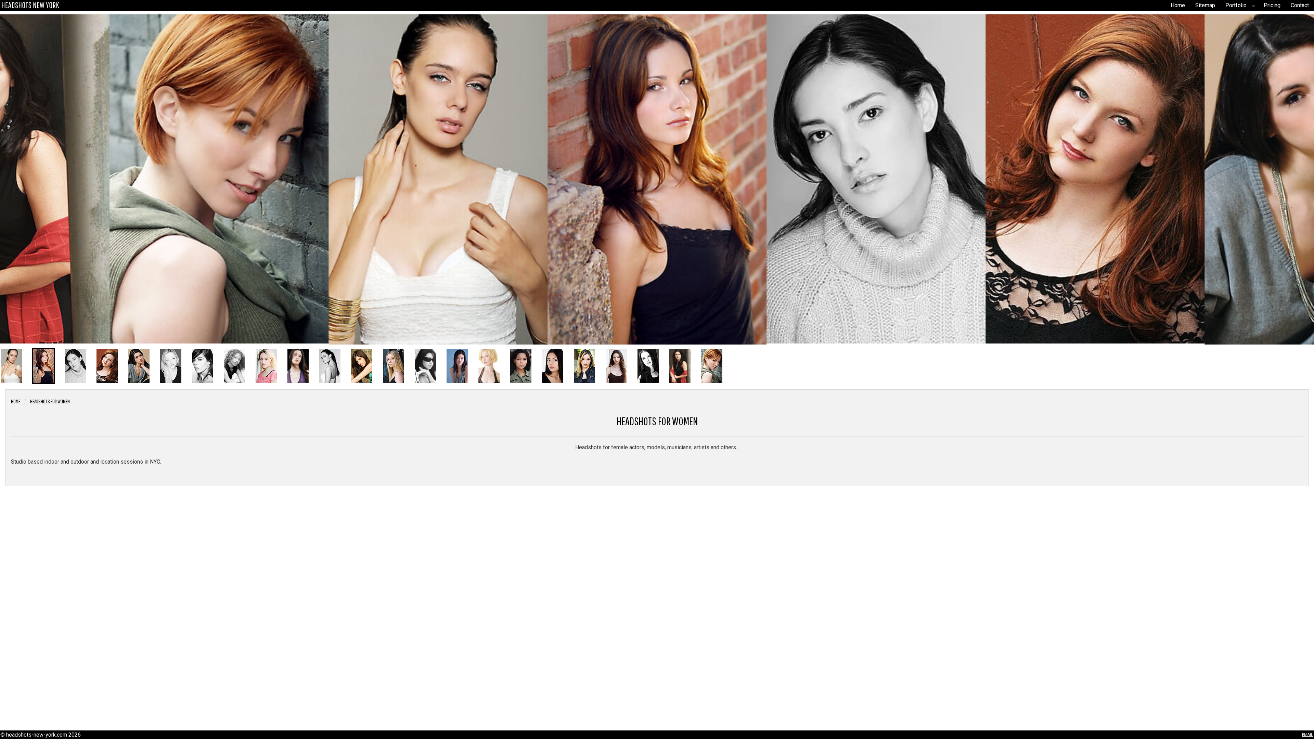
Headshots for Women (50, 401)
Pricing (1272, 5)
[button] (11, 366)
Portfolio (1236, 5)
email (1307, 734)
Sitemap (1205, 5)
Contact (1300, 5)
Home (1178, 5)
